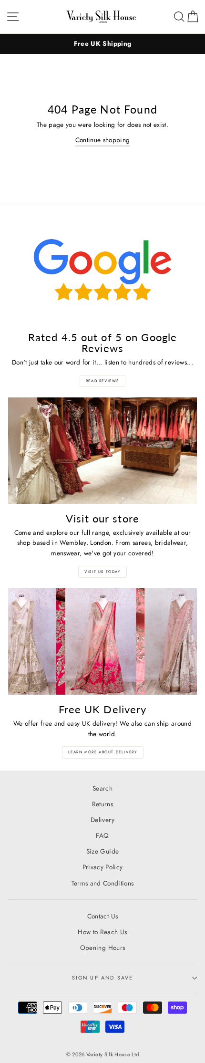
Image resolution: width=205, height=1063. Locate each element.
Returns (102, 804)
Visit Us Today (102, 571)
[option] (102, 44)
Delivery (102, 819)
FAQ (102, 835)
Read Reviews (102, 381)
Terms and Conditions (103, 883)
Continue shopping (102, 140)
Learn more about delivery (102, 752)
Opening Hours (102, 947)
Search (102, 788)
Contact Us (102, 916)
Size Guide (102, 851)
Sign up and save (102, 977)
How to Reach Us (102, 932)
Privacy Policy (102, 867)
